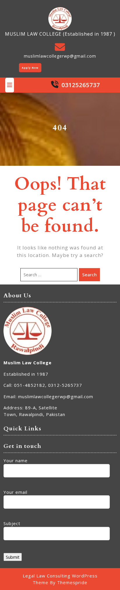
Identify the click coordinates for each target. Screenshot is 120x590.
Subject (11, 523)
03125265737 (80, 85)
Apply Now (30, 67)
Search (89, 274)
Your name (15, 460)
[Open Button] (9, 85)
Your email (15, 492)
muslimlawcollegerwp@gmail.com (60, 56)
